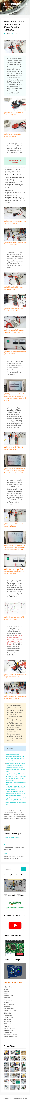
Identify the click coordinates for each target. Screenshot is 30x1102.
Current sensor (8, 1000)
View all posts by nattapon (11, 837)
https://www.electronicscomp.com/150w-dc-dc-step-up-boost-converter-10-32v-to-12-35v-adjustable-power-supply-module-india (16, 767)
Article (10, 810)
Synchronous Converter (10, 1035)
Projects (6, 1026)
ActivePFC (7, 991)
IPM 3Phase (7, 1019)
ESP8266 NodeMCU (10, 1011)
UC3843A (9, 816)
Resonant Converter (9, 1028)
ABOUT (6, 989)
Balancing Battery (9, 995)
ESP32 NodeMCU (9, 1009)
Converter (10, 812)
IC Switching (7, 1013)
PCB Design (7, 1022)
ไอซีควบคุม (23, 818)
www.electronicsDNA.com (20, 1098)
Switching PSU (8, 1032)
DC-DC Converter (17, 810)
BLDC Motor (7, 998)
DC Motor (6, 1002)
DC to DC (16, 812)
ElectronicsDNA (15, 4)
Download (7, 1006)
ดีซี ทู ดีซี (22, 816)
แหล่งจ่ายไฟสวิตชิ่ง (15, 818)
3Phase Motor (8, 987)
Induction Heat (8, 1015)
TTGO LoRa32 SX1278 (10, 1037)
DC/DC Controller (13, 814)
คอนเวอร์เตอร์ (16, 816)
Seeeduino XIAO (8, 1030)
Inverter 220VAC (8, 1017)
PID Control (7, 1024)
